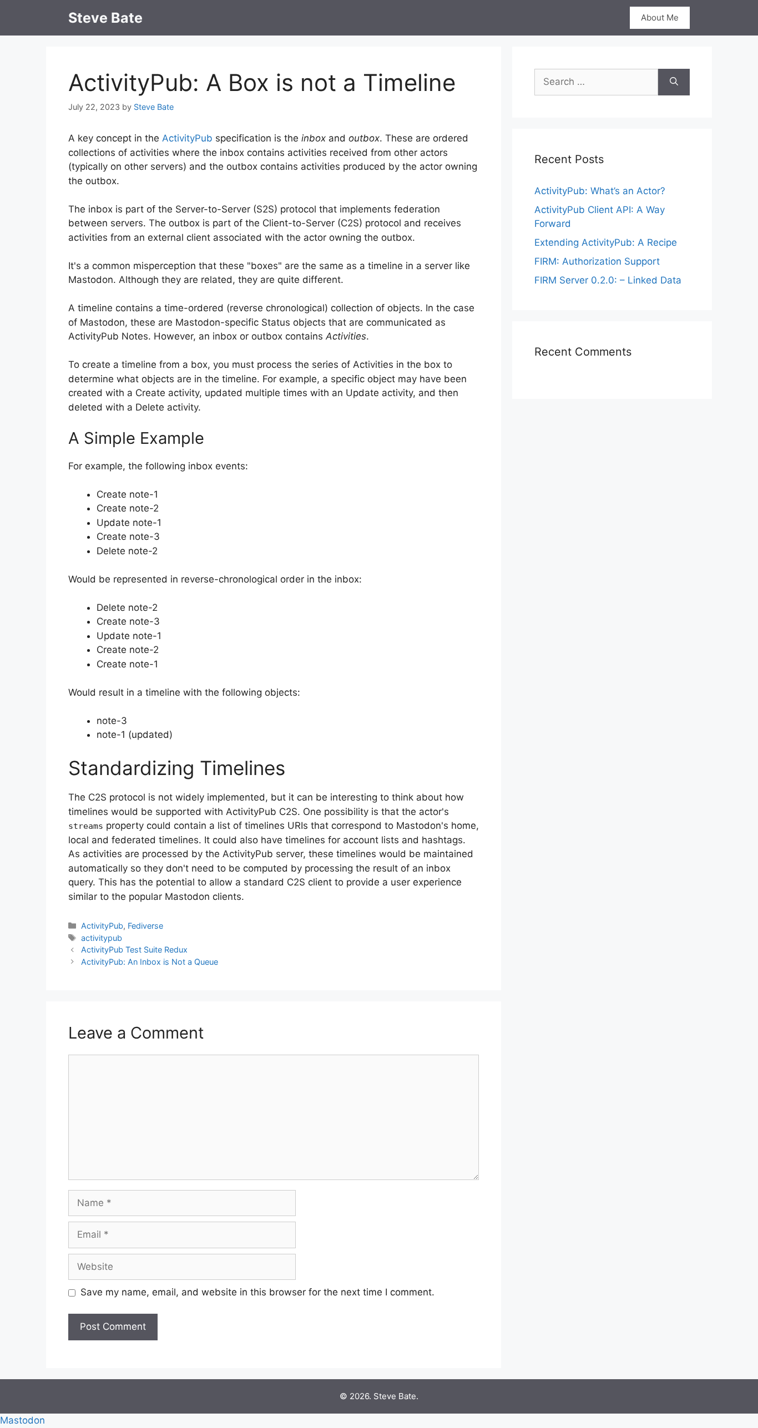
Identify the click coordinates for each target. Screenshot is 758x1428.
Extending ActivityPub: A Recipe (605, 242)
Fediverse (145, 925)
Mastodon (22, 1420)
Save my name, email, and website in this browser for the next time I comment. (257, 1292)
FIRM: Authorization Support (597, 261)
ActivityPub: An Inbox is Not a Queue (149, 961)
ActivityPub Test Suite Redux (134, 949)
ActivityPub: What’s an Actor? (599, 190)
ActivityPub (187, 138)
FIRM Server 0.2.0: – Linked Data (607, 280)
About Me (660, 17)
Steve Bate (105, 17)
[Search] (674, 82)
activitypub (101, 938)
